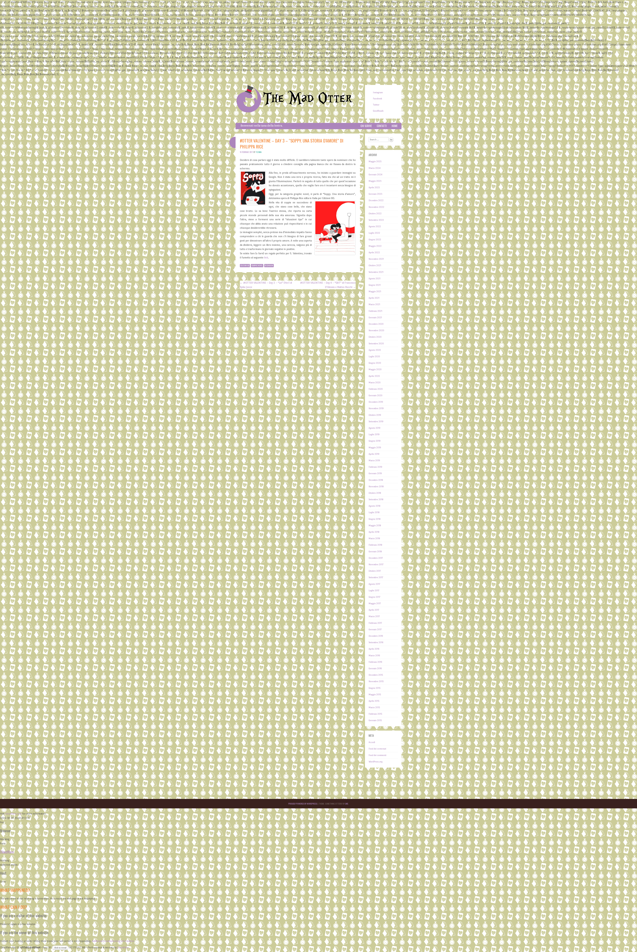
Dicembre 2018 (376, 480)
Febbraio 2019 (375, 467)
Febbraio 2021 (375, 311)
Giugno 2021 (375, 285)
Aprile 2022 (374, 252)
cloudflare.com (13, 813)
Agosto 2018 (374, 506)
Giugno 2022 (375, 239)
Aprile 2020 (374, 376)
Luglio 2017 (374, 590)
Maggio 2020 (375, 369)
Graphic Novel (257, 265)
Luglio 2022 (374, 233)
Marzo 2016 (374, 655)
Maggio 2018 (375, 525)
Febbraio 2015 (375, 714)
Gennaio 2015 (375, 720)
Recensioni (269, 265)
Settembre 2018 (376, 499)
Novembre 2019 (376, 408)
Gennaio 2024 (375, 174)
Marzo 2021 (374, 304)
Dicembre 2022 (376, 200)
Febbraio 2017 (375, 623)
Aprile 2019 (374, 454)
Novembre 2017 (376, 564)
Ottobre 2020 (375, 337)
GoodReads (378, 111)
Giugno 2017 (374, 597)
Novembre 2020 (376, 330)
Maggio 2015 (375, 694)
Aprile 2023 (374, 187)
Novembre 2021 (376, 259)
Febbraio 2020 (376, 389)
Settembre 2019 (376, 421)
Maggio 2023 (375, 181)
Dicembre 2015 (376, 675)
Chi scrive (366, 126)
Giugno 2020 (375, 363)
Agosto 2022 (375, 226)
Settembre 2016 (376, 642)
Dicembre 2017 (376, 558)
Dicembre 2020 (376, 324)
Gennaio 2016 (375, 668)
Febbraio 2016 (375, 662)
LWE (346, 803)
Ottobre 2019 (375, 415)
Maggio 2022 (375, 246)
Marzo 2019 (374, 460)
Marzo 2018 (374, 538)
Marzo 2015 (374, 707)
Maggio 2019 (375, 447)
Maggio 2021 (375, 291)
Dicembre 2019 (376, 402)
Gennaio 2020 (375, 395)
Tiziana (258, 152)
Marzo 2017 (374, 616)
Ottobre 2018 (375, 493)
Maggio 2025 (375, 161)
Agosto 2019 (374, 428)
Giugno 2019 (375, 441)
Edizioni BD (244, 265)
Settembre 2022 (376, 220)
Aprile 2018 (374, 532)
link (266, 257)
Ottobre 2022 (375, 213)
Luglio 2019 (374, 434)
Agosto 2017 (374, 584)
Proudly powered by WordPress (302, 803)
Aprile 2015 (374, 701)
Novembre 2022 (376, 207)
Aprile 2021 (374, 298)
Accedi (372, 742)
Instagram (378, 92)
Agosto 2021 (374, 278)
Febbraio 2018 (375, 545)
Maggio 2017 (375, 603)
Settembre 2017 (376, 577)
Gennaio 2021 (375, 317)
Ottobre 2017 (375, 571)
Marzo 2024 (375, 168)
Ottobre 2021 (375, 265)
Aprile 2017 (374, 610)
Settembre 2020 (376, 343)
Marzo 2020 (375, 382)
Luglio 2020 (374, 356)
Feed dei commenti (377, 755)
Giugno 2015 (375, 688)
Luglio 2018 (374, 512)
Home (394, 126)
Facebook (377, 98)
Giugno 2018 (375, 519)
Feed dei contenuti (377, 749)
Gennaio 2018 (375, 551)
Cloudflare (7, 852)
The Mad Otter (307, 98)
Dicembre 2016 (376, 636)
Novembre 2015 (376, 681)
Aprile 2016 (374, 649)
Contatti (382, 126)
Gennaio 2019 (375, 473)
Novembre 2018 (376, 486)
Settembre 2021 (376, 272)
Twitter (376, 104)
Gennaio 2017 (375, 629)
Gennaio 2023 (375, 194)
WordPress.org (376, 761)
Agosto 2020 (375, 350)
